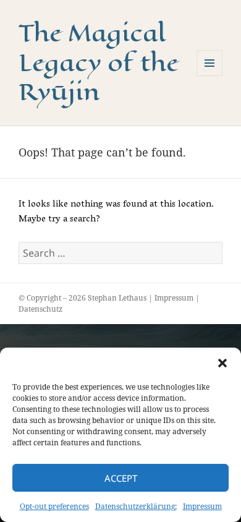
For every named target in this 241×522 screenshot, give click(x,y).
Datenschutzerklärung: (136, 506)
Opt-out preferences (54, 506)
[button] (222, 363)
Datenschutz (40, 309)
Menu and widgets (209, 75)
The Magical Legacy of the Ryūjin (99, 62)
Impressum (202, 506)
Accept (120, 478)
